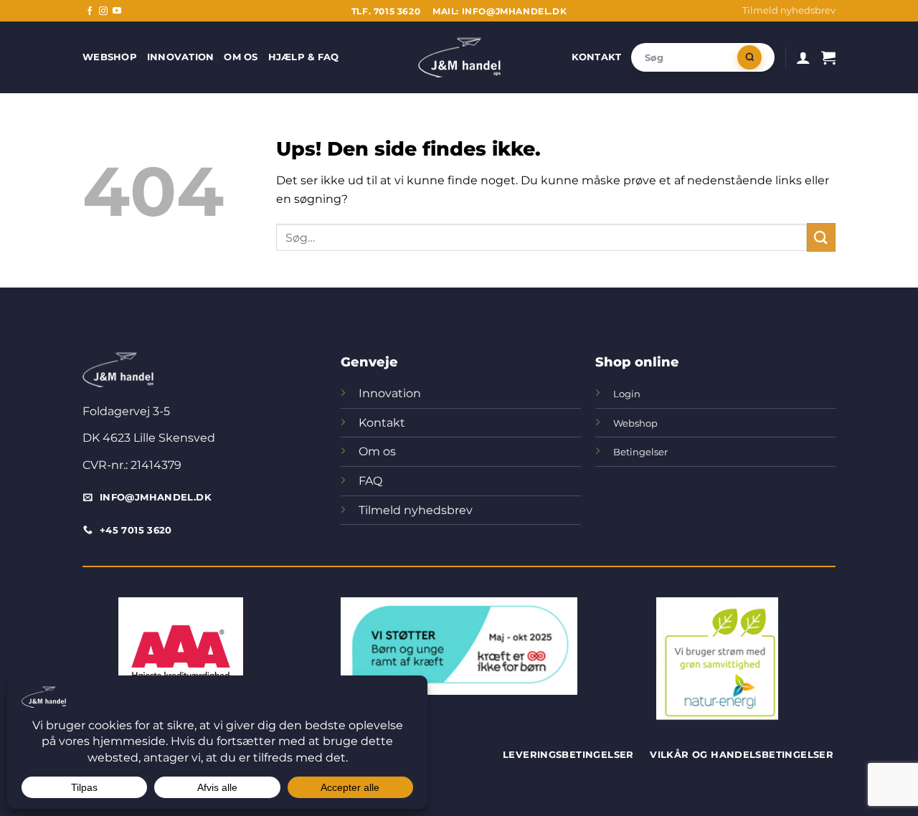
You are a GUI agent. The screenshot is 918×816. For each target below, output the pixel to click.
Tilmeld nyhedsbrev (789, 10)
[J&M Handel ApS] (459, 57)
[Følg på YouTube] (117, 11)
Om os (240, 57)
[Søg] (749, 57)
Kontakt (597, 57)
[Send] (821, 237)
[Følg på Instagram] (103, 11)
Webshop (109, 57)
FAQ (370, 481)
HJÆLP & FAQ (303, 57)
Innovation (180, 57)
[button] (803, 57)
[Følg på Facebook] (89, 11)
